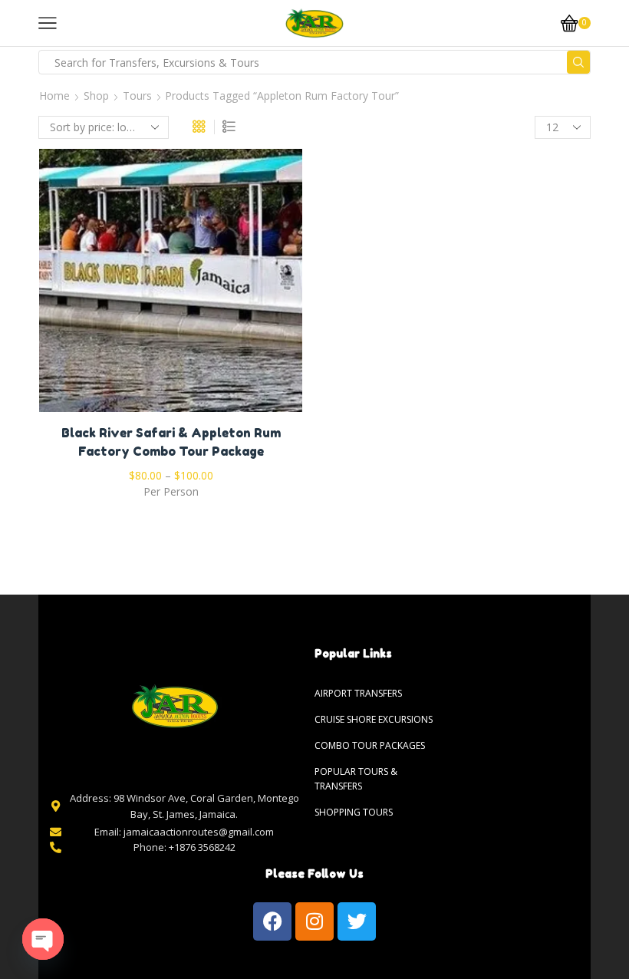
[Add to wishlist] (139, 286)
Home (54, 95)
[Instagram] (314, 921)
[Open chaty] (43, 939)
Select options (171, 286)
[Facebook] (272, 921)
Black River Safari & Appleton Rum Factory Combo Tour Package (171, 442)
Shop (96, 95)
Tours (137, 95)
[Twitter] (357, 921)
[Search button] (578, 62)
